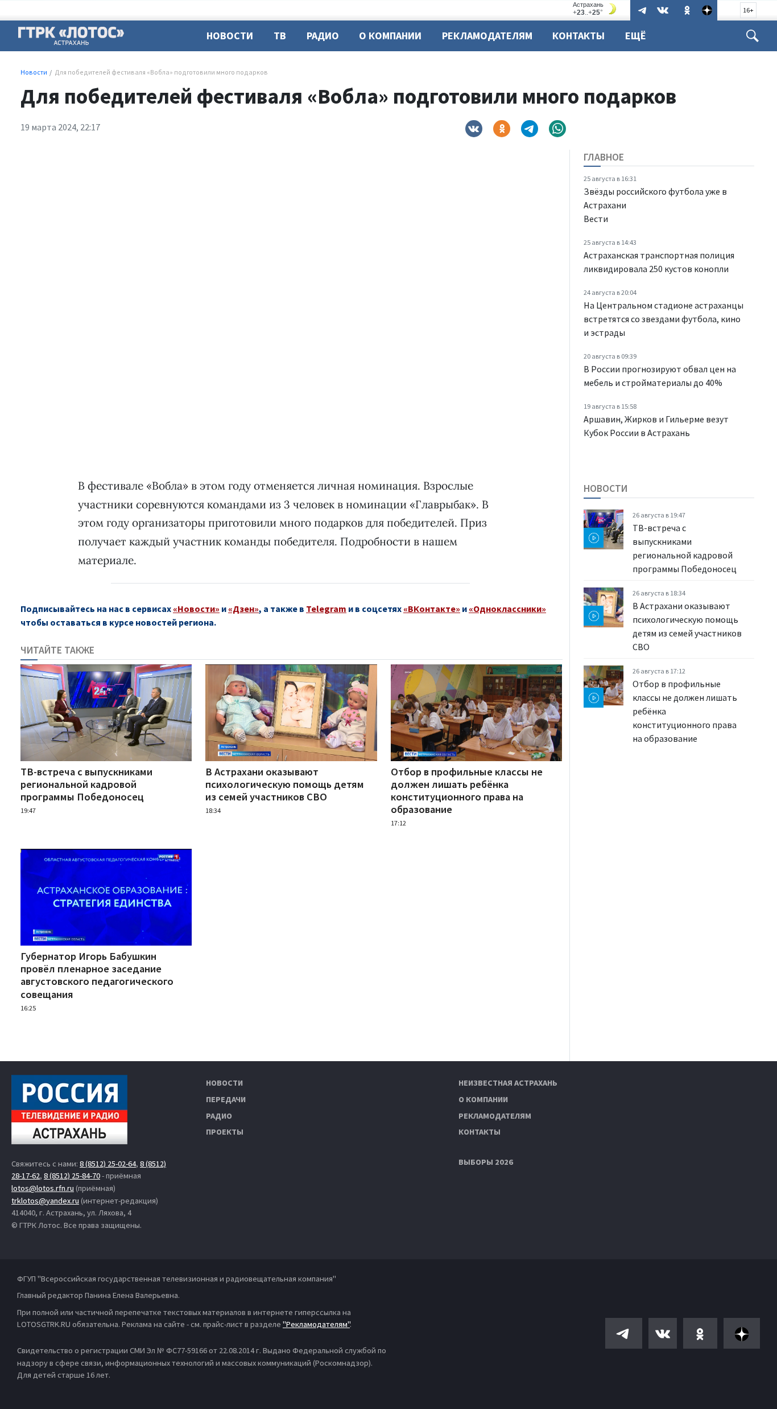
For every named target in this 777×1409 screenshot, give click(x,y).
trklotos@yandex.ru (45, 1201)
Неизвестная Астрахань (507, 1083)
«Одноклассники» (507, 608)
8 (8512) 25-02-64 (108, 1164)
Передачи (226, 1099)
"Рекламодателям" (316, 1324)
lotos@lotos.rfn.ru (42, 1188)
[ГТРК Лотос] (71, 39)
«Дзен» (243, 608)
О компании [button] (390, 35)
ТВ (280, 35)
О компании (483, 1099)
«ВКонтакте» (431, 608)
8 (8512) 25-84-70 (72, 1175)
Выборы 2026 (485, 1162)
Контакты (578, 35)
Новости (229, 35)
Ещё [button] (635, 35)
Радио (323, 35)
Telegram (326, 608)
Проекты (224, 1132)
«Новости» (196, 608)
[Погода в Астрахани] (596, 9)
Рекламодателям (487, 35)
